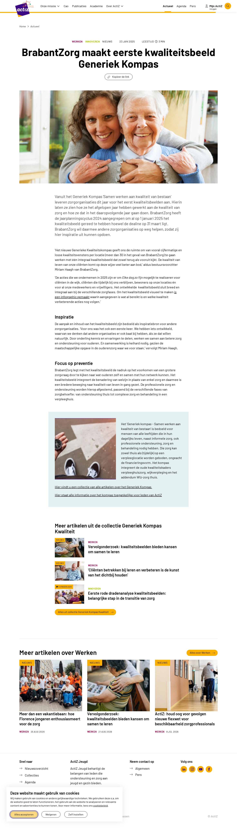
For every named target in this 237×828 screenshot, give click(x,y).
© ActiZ (213, 816)
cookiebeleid (100, 805)
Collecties (32, 775)
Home (22, 26)
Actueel (34, 26)
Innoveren (92, 41)
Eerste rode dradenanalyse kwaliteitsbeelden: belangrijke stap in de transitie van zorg (127, 595)
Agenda (30, 782)
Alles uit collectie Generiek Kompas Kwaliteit (83, 611)
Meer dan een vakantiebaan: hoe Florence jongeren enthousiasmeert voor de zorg (49, 718)
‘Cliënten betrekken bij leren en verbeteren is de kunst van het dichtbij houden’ (133, 572)
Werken (77, 41)
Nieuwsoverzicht (36, 768)
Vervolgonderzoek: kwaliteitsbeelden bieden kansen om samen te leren (132, 549)
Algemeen (142, 768)
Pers (138, 774)
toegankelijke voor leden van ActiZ (108, 495)
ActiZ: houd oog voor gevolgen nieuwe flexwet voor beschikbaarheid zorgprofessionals (185, 718)
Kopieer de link (120, 76)
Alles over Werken (200, 652)
